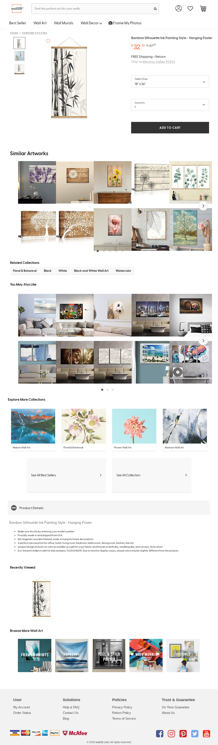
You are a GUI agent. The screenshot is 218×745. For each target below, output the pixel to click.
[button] (203, 206)
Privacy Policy (122, 707)
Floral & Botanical (25, 270)
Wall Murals (63, 23)
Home (14, 32)
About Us (168, 713)
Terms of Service (124, 718)
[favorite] (190, 8)
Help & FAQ (71, 707)
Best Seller (17, 23)
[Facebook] (160, 734)
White (63, 270)
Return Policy (121, 713)
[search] (155, 8)
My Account (21, 707)
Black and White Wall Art (91, 270)
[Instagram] (172, 734)
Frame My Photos (127, 23)
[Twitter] (195, 734)
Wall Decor (90, 23)
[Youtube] (206, 734)
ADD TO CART (170, 127)
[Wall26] (16, 8)
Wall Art (40, 23)
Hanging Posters (34, 32)
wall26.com (102, 742)
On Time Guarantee (175, 707)
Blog (66, 718)
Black (48, 270)
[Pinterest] (183, 734)
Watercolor (123, 270)
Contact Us (71, 713)
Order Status (22, 713)
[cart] (203, 9)
